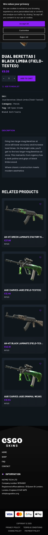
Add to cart (26, 78)
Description (8, 130)
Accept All (24, 24)
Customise (24, 30)
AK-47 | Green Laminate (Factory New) (25, 237)
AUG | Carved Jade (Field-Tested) (22, 290)
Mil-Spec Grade (15, 108)
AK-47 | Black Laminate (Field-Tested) (25, 343)
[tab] (8, 130)
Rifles (6, 244)
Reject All (24, 37)
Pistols (16, 103)
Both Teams (15, 112)
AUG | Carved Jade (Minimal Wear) (22, 396)
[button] (10, 86)
